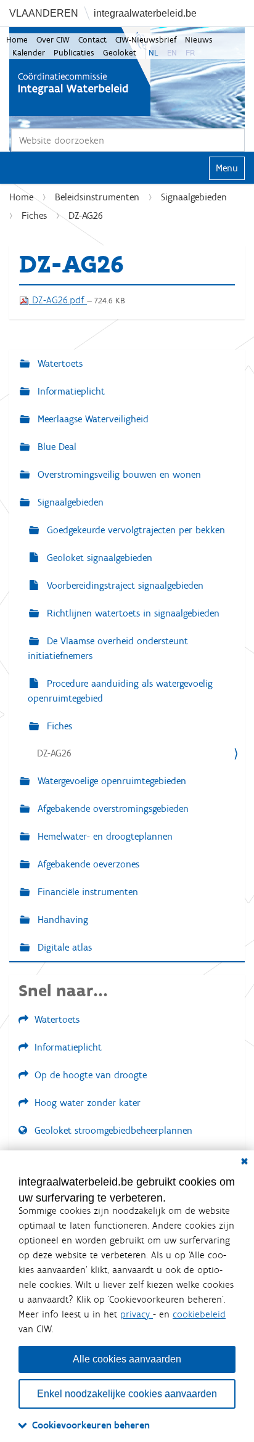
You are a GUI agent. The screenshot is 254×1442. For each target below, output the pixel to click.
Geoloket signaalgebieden (98, 557)
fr (190, 52)
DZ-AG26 (54, 753)
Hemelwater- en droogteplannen (104, 836)
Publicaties (74, 52)
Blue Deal (55, 447)
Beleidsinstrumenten (97, 197)
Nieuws (199, 40)
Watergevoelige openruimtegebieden (110, 781)
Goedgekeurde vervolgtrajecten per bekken (134, 530)
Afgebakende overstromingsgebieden (112, 808)
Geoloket (119, 52)
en (172, 52)
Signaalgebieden (194, 197)
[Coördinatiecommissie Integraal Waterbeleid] (79, 71)
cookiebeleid (199, 1314)
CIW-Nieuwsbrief (145, 40)
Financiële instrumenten (86, 892)
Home (17, 40)
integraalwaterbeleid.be (145, 13)
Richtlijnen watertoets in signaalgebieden (131, 613)
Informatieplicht (70, 391)
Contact (92, 40)
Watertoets (59, 363)
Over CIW (53, 40)
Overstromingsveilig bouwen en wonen (118, 474)
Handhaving (61, 919)
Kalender (28, 52)
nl (153, 52)
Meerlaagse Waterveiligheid (92, 419)
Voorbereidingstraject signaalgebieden (123, 585)
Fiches (34, 215)
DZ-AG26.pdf (58, 300)
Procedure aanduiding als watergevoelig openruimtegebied (120, 691)
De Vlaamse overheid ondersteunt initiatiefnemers (108, 648)
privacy (136, 1314)
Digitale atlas (63, 947)
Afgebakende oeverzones (87, 864)
